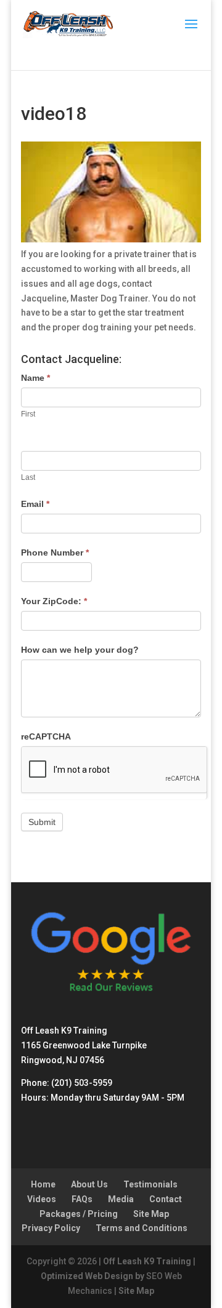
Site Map (151, 1214)
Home (43, 1184)
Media (121, 1199)
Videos (41, 1199)
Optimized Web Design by (92, 1276)
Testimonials (150, 1184)
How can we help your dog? (80, 650)
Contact (165, 1199)
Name (35, 378)
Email (35, 504)
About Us (89, 1184)
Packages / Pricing (78, 1214)
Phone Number (55, 552)
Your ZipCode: (54, 601)
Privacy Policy (51, 1228)
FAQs (82, 1199)
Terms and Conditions (141, 1228)
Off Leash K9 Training (147, 1261)
